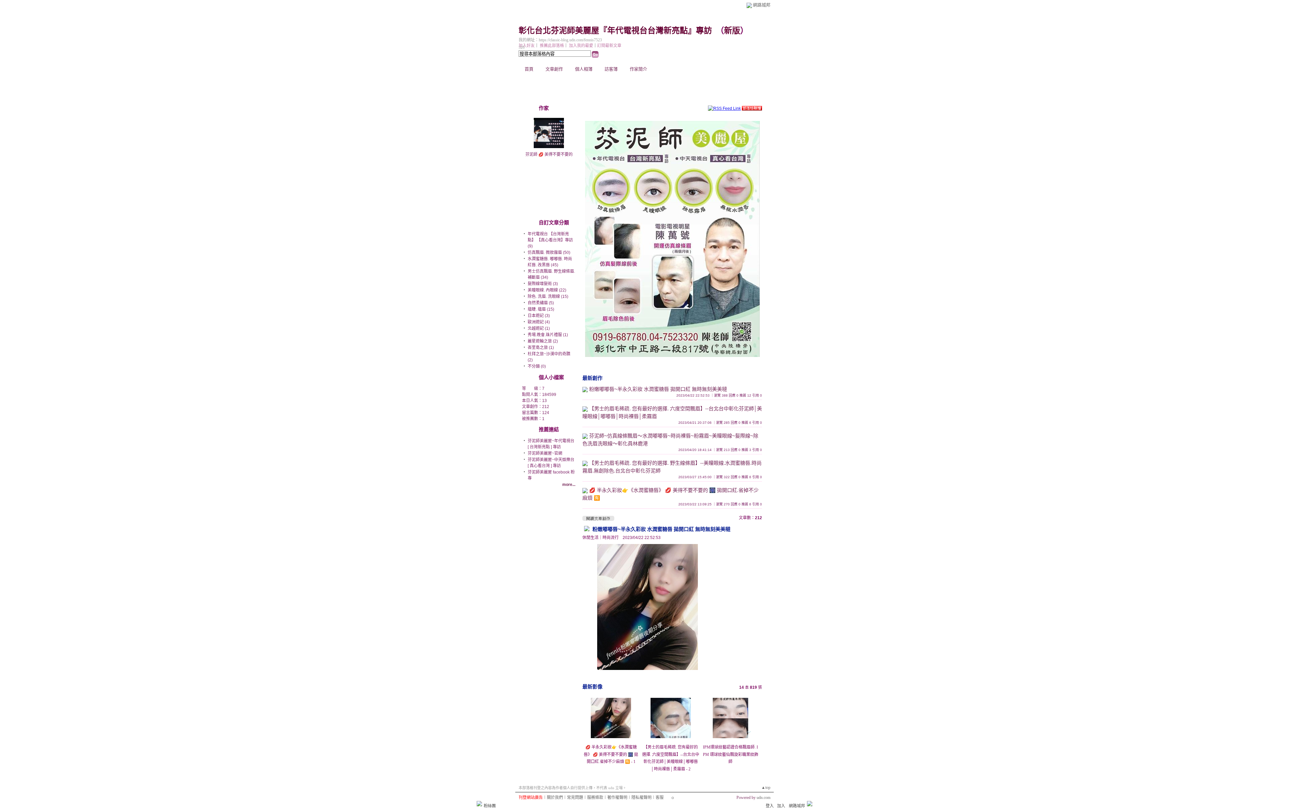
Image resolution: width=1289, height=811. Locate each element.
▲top (765, 787)
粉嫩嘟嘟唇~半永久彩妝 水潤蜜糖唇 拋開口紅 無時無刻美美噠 (658, 389)
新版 (732, 30)
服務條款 (595, 797)
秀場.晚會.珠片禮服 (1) (548, 334)
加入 (781, 806)
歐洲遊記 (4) (539, 322)
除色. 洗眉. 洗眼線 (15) (548, 296)
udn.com (763, 797)
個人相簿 (583, 69)
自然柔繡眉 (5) (541, 303)
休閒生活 (590, 537)
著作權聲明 (617, 797)
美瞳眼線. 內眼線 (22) (547, 290)
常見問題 (575, 797)
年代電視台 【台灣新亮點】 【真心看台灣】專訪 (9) (550, 240)
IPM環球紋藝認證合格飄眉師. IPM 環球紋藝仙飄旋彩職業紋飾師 (730, 754)
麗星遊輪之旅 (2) (543, 341)
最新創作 (592, 378)
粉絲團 (490, 806)
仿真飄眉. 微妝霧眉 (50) (549, 252)
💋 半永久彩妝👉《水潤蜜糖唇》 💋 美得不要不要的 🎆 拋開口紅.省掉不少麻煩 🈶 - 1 (611, 754)
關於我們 (555, 797)
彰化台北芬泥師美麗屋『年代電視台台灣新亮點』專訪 (615, 30)
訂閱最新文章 (609, 45)
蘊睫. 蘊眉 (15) (541, 309)
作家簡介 (638, 69)
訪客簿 (611, 69)
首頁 (529, 69)
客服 (660, 797)
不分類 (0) (537, 366)
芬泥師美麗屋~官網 (545, 453)
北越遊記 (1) (539, 328)
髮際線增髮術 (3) (543, 283)
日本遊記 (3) (539, 315)
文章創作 (554, 69)
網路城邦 (761, 4)
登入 (770, 806)
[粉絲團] (479, 803)
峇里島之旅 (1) (541, 347)
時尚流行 (611, 537)
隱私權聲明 (641, 797)
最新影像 (592, 686)
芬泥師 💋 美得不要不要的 (549, 154)
